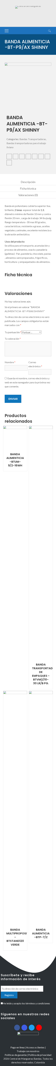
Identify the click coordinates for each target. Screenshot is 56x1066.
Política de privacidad (39, 1054)
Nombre (10, 362)
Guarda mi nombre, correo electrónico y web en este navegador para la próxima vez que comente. (27, 382)
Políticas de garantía (15, 1054)
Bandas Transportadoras (32, 139)
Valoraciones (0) (28, 195)
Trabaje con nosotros (28, 1051)
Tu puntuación (13, 332)
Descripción (28, 182)
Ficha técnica (28, 188)
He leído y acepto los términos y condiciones (26, 1003)
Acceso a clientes (35, 1047)
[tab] (28, 182)
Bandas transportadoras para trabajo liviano (26, 145)
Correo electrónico (35, 364)
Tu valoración (13, 338)
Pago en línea (17, 1047)
